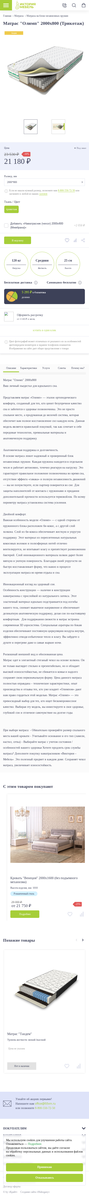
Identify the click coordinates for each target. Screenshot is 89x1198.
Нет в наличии (21, 1066)
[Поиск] (74, 5)
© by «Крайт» (10, 1191)
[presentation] (76, 940)
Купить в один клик (44, 330)
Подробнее (34, 1143)
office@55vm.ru (45, 1103)
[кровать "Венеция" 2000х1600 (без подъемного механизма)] (47, 834)
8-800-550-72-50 (66, 190)
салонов (43, 193)
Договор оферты (11, 1186)
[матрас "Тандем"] (44, 990)
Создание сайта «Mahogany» (35, 1191)
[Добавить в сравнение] (75, 240)
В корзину (18, 240)
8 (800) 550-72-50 (64, 5)
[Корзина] (83, 5)
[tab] (11, 368)
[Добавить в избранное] (67, 240)
